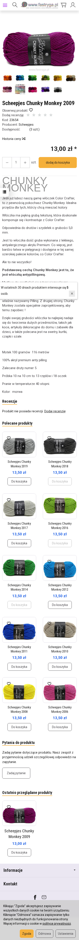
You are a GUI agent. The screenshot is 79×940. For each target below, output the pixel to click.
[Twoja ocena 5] (51, 115)
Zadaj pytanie (16, 773)
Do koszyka (19, 481)
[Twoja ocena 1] (28, 115)
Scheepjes (26, 125)
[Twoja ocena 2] (34, 115)
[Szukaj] (15, 5)
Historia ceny (12, 139)
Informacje (13, 870)
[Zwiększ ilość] (7, 162)
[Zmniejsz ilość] (25, 162)
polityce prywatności (57, 923)
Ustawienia (65, 933)
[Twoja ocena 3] (39, 115)
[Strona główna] (39, 5)
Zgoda (26, 933)
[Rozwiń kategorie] (5, 5)
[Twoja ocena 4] (45, 115)
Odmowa (44, 933)
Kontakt (10, 883)
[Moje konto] (73, 5)
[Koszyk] (63, 5)
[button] (39, 44)
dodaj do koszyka (58, 162)
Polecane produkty (17, 423)
